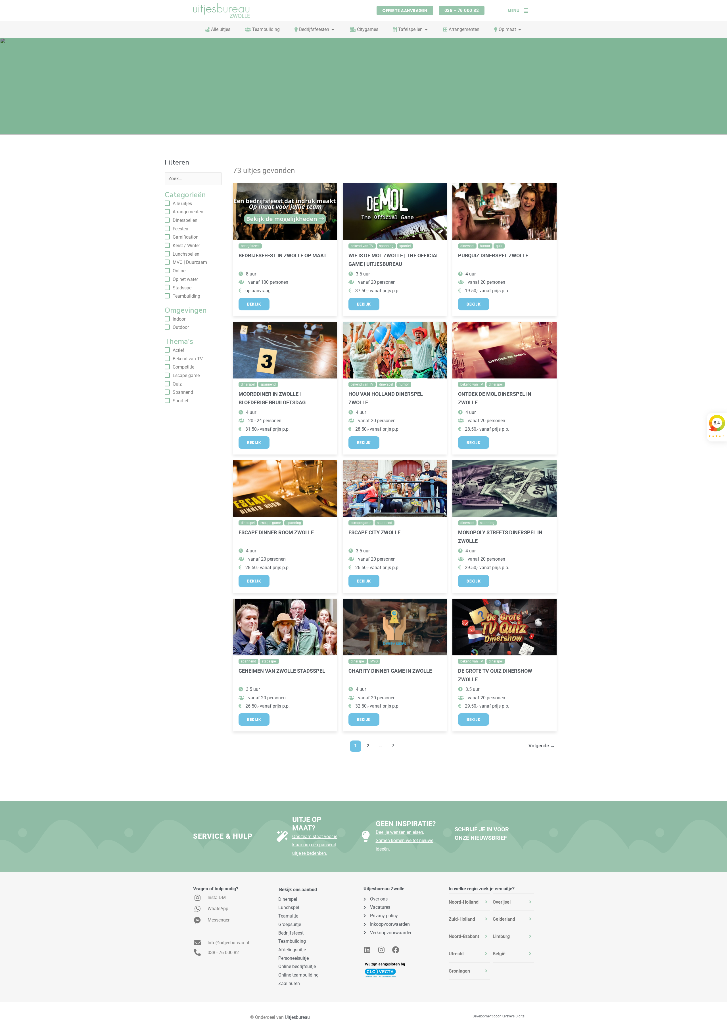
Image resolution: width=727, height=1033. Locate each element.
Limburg (501, 936)
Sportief (181, 400)
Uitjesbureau (297, 1017)
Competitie (183, 367)
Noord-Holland (464, 902)
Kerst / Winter (186, 245)
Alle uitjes (182, 203)
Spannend (183, 392)
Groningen (459, 971)
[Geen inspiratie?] (365, 836)
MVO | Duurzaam (190, 262)
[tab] (469, 902)
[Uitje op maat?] (282, 836)
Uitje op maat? (306, 823)
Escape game (186, 375)
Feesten (180, 229)
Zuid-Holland (462, 919)
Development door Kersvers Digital (499, 1016)
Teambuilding (186, 296)
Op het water (185, 279)
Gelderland (504, 919)
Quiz (177, 384)
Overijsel (502, 902)
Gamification (186, 237)
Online (179, 270)
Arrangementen (188, 211)
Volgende (541, 745)
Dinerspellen (185, 220)
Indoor (179, 319)
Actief (178, 350)
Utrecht (456, 953)
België (499, 953)
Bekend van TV (188, 358)
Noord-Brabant (464, 936)
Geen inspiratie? (406, 824)
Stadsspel (183, 288)
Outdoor (181, 327)
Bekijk (254, 304)
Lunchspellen (186, 254)
